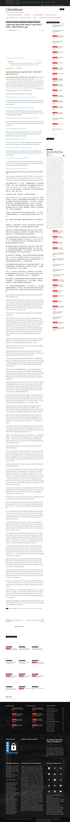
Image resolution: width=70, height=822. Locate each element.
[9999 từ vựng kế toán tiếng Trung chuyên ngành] (49, 37)
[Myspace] (50, 5)
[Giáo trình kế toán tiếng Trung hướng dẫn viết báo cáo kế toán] (49, 329)
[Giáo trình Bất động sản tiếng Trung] (49, 302)
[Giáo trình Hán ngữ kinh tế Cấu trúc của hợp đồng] (49, 243)
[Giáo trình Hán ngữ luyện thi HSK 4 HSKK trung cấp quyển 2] (12, 643)
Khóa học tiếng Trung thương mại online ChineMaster (18, 147)
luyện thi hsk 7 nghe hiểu (21, 608)
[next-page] (8, 692)
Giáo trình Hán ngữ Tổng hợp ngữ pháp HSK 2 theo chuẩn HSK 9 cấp (58, 254)
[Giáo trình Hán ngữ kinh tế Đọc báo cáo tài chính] (49, 249)
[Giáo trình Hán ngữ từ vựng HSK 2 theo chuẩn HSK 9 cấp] (49, 271)
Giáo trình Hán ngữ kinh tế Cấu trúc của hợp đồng (58, 243)
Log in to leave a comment (10, 698)
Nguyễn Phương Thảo (12, 30)
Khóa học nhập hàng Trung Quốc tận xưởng (16, 128)
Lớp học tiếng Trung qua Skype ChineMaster (16, 168)
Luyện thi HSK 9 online (18, 20)
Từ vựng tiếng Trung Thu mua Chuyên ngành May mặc (57, 101)
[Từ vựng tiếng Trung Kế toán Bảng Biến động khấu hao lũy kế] (49, 80)
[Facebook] (43, 5)
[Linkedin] (48, 5)
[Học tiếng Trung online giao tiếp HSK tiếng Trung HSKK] (49, 313)
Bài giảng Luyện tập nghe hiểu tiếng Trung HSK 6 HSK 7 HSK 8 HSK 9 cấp (24, 64)
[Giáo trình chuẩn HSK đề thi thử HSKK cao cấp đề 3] (12, 670)
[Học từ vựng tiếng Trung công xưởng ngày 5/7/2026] (49, 43)
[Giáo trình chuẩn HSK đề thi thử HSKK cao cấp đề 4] (49, 281)
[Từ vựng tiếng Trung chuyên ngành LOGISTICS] (49, 97)
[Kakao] (46, 5)
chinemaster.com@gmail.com (11, 780)
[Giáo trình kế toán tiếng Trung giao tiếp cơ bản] (49, 323)
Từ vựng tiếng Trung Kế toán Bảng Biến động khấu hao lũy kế (57, 79)
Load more (55, 134)
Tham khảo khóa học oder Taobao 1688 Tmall (16, 158)
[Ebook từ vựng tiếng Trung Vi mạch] (49, 130)
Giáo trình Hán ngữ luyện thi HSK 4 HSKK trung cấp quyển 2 (12, 649)
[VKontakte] (59, 5)
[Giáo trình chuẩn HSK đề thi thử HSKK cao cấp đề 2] (25, 670)
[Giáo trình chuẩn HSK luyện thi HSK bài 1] (25, 683)
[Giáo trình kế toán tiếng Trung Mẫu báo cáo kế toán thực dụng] (49, 307)
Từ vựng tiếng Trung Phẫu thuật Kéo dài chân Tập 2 (57, 107)
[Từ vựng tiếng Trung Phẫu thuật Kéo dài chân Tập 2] (49, 108)
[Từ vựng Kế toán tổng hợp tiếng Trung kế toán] (49, 69)
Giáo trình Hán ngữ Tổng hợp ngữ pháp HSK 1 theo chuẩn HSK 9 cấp (58, 259)
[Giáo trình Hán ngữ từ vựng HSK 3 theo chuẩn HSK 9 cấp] (12, 657)
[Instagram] (45, 5)
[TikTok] (54, 5)
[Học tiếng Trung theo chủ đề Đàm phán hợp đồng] (49, 120)
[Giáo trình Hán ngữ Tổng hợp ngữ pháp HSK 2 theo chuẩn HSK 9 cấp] (25, 643)
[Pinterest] (51, 5)
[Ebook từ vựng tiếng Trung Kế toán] (49, 125)
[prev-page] (6, 692)
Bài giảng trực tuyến (9, 660)
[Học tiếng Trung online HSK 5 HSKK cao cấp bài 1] (49, 318)
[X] (57, 5)
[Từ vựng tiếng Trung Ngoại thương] (49, 91)
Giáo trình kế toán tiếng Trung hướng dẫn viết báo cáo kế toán (58, 328)
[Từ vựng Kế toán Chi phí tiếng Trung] (49, 53)
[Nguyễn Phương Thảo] (6, 30)
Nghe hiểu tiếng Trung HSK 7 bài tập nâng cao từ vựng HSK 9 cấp (21, 97)
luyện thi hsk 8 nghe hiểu (29, 608)
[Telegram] (53, 5)
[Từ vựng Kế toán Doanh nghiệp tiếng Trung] (49, 48)
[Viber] (36, 33)
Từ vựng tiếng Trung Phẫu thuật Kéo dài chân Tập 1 (57, 113)
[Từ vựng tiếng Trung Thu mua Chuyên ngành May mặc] (49, 102)
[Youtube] (63, 5)
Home (7, 20)
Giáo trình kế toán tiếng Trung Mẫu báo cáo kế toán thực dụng (58, 307)
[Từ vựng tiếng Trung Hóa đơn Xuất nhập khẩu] (49, 86)
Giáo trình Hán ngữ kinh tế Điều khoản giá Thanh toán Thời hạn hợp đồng (58, 231)
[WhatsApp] (21, 33)
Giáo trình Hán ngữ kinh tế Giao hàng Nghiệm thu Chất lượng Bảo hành (54, 153)
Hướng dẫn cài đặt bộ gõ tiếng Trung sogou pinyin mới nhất (20, 107)
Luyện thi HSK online (11, 20)
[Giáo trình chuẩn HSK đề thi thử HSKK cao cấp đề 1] (38, 670)
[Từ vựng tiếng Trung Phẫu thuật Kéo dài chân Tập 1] (49, 114)
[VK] (31, 33)
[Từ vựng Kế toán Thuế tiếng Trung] (49, 64)
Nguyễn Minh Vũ (49, 155)
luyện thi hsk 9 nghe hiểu (38, 608)
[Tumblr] (56, 5)
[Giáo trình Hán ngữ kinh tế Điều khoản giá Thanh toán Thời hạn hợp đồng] (49, 232)
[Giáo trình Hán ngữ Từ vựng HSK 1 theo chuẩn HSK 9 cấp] (25, 657)
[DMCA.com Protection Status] (12, 753)
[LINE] (34, 33)
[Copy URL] (39, 33)
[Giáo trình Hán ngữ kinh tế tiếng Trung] (49, 292)
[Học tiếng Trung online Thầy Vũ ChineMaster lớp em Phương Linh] (12, 683)
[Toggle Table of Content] (39, 61)
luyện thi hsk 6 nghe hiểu (12, 608)
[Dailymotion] (42, 5)
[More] (44, 33)
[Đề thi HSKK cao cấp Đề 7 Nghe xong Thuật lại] (38, 683)
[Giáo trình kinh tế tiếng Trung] (49, 297)
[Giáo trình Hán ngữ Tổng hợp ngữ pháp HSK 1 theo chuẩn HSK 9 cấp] (38, 643)
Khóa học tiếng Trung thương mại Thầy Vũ (16, 139)
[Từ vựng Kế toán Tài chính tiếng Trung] (49, 59)
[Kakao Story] (41, 33)
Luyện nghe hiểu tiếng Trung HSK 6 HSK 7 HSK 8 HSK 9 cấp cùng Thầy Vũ (25, 63)
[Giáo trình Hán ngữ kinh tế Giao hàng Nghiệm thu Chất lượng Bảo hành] (55, 145)
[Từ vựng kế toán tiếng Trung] (49, 75)
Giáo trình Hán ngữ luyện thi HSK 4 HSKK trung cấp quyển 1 (38, 663)
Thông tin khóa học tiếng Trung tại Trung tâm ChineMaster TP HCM (22, 118)
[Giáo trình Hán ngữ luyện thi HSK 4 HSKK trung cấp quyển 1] (38, 657)
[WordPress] (62, 5)
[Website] (60, 5)
